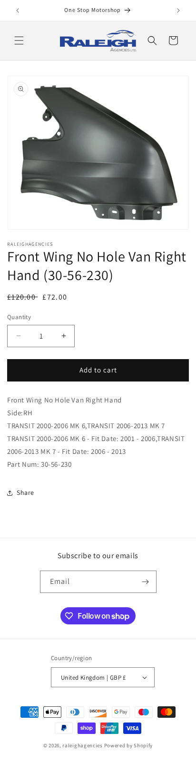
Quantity (19, 317)
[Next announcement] (178, 10)
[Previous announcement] (17, 10)
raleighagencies (82, 745)
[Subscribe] (145, 582)
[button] (19, 40)
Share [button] (25, 492)
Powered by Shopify (128, 745)
